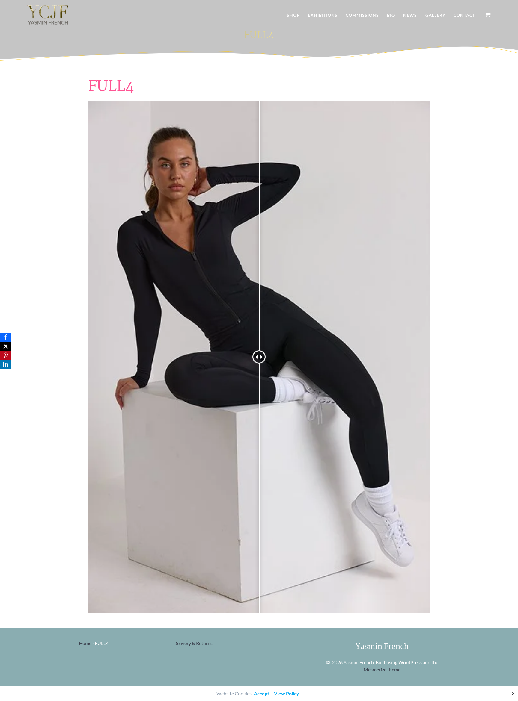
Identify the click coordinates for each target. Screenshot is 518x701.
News (410, 15)
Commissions (362, 15)
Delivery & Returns (193, 643)
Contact (464, 15)
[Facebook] (5, 337)
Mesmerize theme (382, 669)
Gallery (435, 15)
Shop (293, 15)
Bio (391, 15)
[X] (5, 346)
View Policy (286, 693)
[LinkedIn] (5, 364)
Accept (261, 693)
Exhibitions (323, 15)
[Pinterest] (5, 355)
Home (85, 643)
